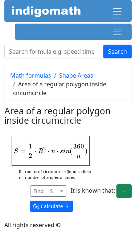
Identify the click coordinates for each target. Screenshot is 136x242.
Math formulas (30, 75)
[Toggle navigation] (117, 11)
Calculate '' (54, 206)
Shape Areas (76, 75)
